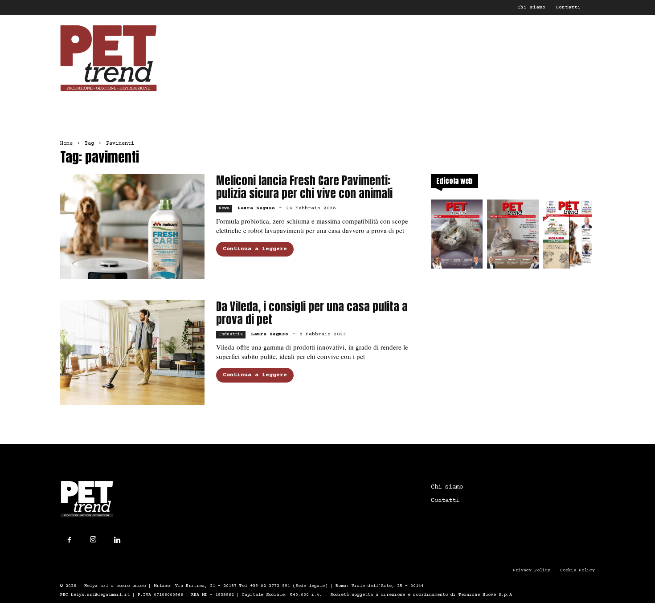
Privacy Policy (531, 570)
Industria (231, 334)
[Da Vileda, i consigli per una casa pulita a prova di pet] (132, 352)
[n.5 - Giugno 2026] (513, 237)
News (224, 208)
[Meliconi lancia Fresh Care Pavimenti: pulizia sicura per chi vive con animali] (132, 226)
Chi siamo (531, 7)
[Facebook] (69, 540)
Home (66, 144)
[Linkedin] (117, 540)
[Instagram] (93, 540)
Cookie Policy (577, 570)
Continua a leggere (255, 249)
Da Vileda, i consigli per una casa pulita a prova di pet (312, 313)
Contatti (568, 7)
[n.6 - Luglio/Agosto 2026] (457, 237)
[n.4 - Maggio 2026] (569, 237)
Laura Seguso (256, 208)
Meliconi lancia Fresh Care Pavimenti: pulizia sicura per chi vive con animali (304, 187)
